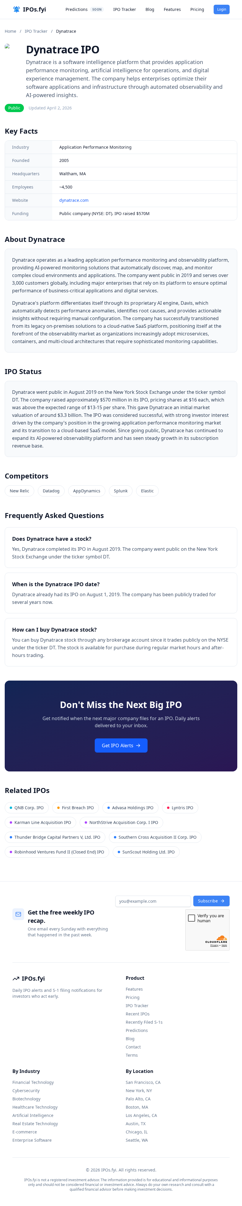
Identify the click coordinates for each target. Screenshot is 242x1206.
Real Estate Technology (35, 1123)
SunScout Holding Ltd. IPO (148, 852)
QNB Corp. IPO (29, 807)
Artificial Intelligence (32, 1115)
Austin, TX (135, 1123)
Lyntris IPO (182, 807)
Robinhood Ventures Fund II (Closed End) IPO (59, 852)
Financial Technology (33, 1082)
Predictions (84, 9)
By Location (139, 1071)
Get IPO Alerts (117, 745)
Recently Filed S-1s (144, 1022)
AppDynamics (86, 491)
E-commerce (24, 1132)
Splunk (120, 491)
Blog (149, 9)
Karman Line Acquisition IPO (42, 822)
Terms (132, 1055)
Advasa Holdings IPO (132, 807)
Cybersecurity (26, 1090)
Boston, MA (137, 1107)
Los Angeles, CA (141, 1115)
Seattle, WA (137, 1140)
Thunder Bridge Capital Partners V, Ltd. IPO (57, 837)
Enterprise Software (32, 1140)
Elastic (147, 491)
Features (172, 9)
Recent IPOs (138, 1014)
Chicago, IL (137, 1132)
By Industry (26, 1071)
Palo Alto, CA (138, 1099)
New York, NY (139, 1090)
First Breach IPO (78, 807)
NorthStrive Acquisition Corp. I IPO (123, 822)
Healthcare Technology (35, 1107)
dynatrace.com (74, 200)
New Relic (19, 491)
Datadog (51, 491)
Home (10, 31)
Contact (133, 1047)
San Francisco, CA (143, 1082)
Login (221, 9)
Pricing (197, 9)
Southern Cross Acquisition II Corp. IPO (158, 837)
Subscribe (208, 901)
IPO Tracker (124, 9)
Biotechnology (26, 1099)
